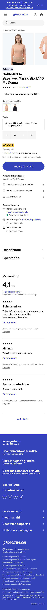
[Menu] (6, 15)
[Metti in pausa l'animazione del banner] (38, 5)
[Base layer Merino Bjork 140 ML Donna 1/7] (18, 49)
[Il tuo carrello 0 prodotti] (41, 15)
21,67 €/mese (9, 153)
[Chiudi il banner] (42, 5)
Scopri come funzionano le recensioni (18, 295)
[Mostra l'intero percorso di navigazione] (4, 30)
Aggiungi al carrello (23, 166)
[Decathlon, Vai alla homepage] (20, 14)
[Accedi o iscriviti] (35, 15)
